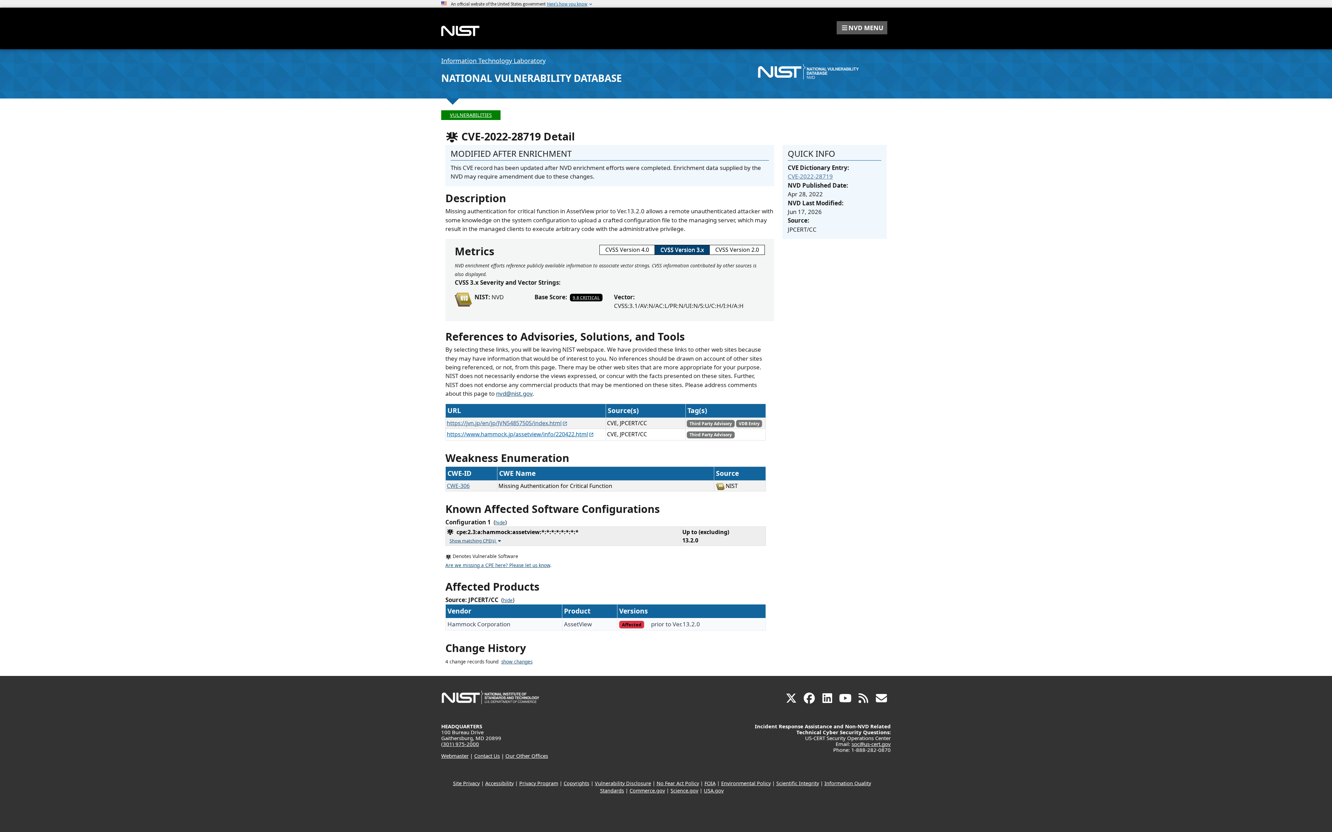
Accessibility (499, 783)
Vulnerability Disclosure (623, 783)
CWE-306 (458, 486)
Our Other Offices (526, 755)
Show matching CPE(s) (473, 541)
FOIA (710, 783)
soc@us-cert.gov (871, 743)
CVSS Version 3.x (682, 250)
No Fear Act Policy (678, 783)
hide (500, 523)
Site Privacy (466, 783)
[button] (862, 27)
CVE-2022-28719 (810, 176)
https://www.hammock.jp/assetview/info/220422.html (517, 434)
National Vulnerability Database (531, 78)
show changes (516, 662)
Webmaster (455, 755)
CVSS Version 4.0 (627, 250)
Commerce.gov (647, 790)
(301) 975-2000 (460, 743)
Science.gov (684, 790)
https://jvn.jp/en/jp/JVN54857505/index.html (504, 423)
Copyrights (576, 783)
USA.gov (714, 790)
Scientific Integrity (797, 783)
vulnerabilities (471, 115)
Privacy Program (538, 783)
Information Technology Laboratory (493, 61)
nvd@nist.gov (514, 393)
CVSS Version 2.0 (737, 250)
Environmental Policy (746, 783)
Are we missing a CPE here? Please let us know (497, 565)
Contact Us (487, 755)
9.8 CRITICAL (586, 297)
